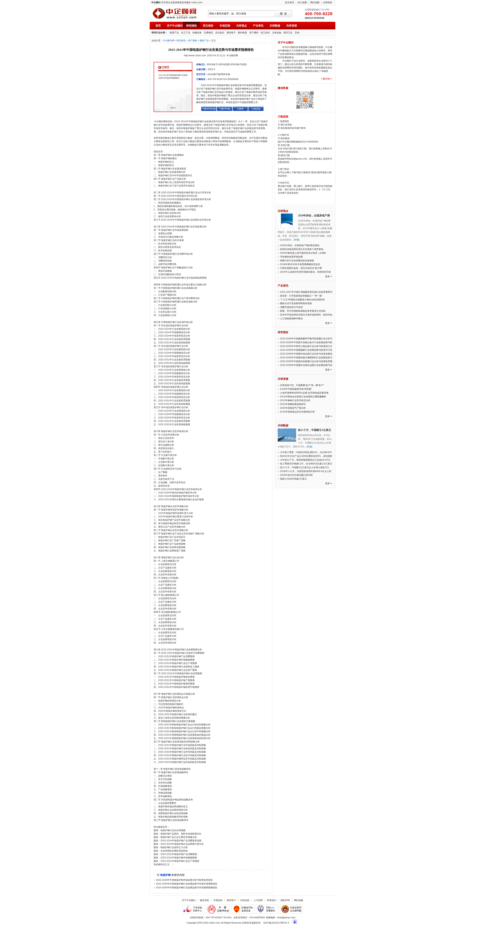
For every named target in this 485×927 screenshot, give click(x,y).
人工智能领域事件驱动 (291, 318)
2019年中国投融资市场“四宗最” (296, 389)
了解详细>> (326, 79)
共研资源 (291, 25)
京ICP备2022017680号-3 (276, 923)
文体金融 (276, 32)
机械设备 (197, 32)
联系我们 (271, 900)
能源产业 (174, 32)
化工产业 (185, 32)
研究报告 (191, 25)
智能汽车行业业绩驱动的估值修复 (297, 260)
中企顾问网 (168, 40)
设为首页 (289, 2)
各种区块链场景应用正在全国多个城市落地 (301, 249)
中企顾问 (174, 13)
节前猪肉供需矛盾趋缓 (291, 256)
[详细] (296, 239)
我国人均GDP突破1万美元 (293, 479)
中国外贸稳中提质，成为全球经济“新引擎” (301, 268)
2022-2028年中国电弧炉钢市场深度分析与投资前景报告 (184, 880)
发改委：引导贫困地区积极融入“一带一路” (301, 295)
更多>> (328, 276)
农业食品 (219, 32)
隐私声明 (285, 900)
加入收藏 (302, 2)
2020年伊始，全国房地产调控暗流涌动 (299, 245)
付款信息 (244, 900)
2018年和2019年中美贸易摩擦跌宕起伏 (300, 264)
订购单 (240, 108)
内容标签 (327, 2)
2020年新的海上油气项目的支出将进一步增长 (303, 253)
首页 (158, 25)
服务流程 (204, 900)
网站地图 (314, 2)
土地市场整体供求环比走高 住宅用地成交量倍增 (304, 392)
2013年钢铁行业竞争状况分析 (295, 400)
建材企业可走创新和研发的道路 (296, 303)
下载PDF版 (224, 108)
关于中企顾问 (175, 25)
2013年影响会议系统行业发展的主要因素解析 (303, 396)
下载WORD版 (209, 108)
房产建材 (253, 32)
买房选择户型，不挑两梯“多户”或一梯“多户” (302, 385)
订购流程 (255, 108)
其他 (297, 32)
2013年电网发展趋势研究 (293, 404)
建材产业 (204, 40)
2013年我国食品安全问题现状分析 (297, 411)
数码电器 (242, 32)
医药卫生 (288, 32)
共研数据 (275, 25)
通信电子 (231, 32)
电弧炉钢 (165, 874)
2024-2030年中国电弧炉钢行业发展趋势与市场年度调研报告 (186, 883)
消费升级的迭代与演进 (291, 307)
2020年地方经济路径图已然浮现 (296, 475)
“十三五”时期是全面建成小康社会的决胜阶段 (302, 299)
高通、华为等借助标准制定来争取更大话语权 (302, 311)
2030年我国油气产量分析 (293, 408)
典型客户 (231, 900)
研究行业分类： (159, 32)
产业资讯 (258, 25)
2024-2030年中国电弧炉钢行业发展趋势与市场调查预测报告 (186, 887)
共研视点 (241, 25)
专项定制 (225, 25)
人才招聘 (258, 900)
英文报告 (208, 25)
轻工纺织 (265, 32)
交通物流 (208, 32)
